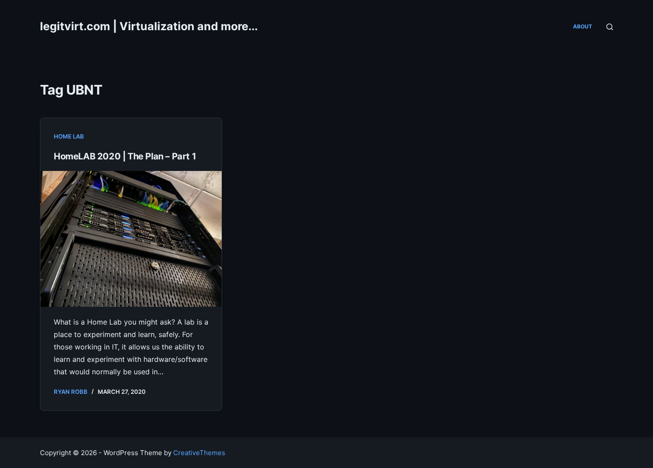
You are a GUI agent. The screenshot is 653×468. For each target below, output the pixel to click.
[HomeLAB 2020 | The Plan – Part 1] (131, 239)
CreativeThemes (199, 452)
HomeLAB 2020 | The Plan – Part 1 (125, 156)
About (582, 26)
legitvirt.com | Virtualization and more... (149, 26)
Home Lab (69, 136)
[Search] (609, 27)
